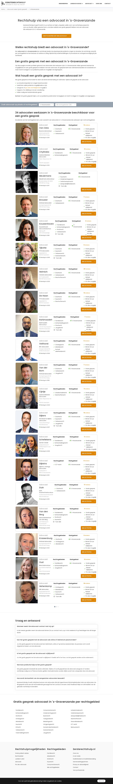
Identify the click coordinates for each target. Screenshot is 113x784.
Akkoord (101, 781)
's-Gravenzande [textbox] (45, 105)
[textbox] (65, 105)
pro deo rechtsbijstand (33, 88)
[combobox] (46, 104)
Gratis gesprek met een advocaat (55, 36)
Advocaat (88, 3)
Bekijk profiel (87, 142)
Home (3, 9)
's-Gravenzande (34, 9)
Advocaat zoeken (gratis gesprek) (17, 9)
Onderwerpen (63, 3)
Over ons (99, 3)
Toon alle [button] (63, 186)
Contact (108, 3)
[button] (56, 134)
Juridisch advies (76, 3)
